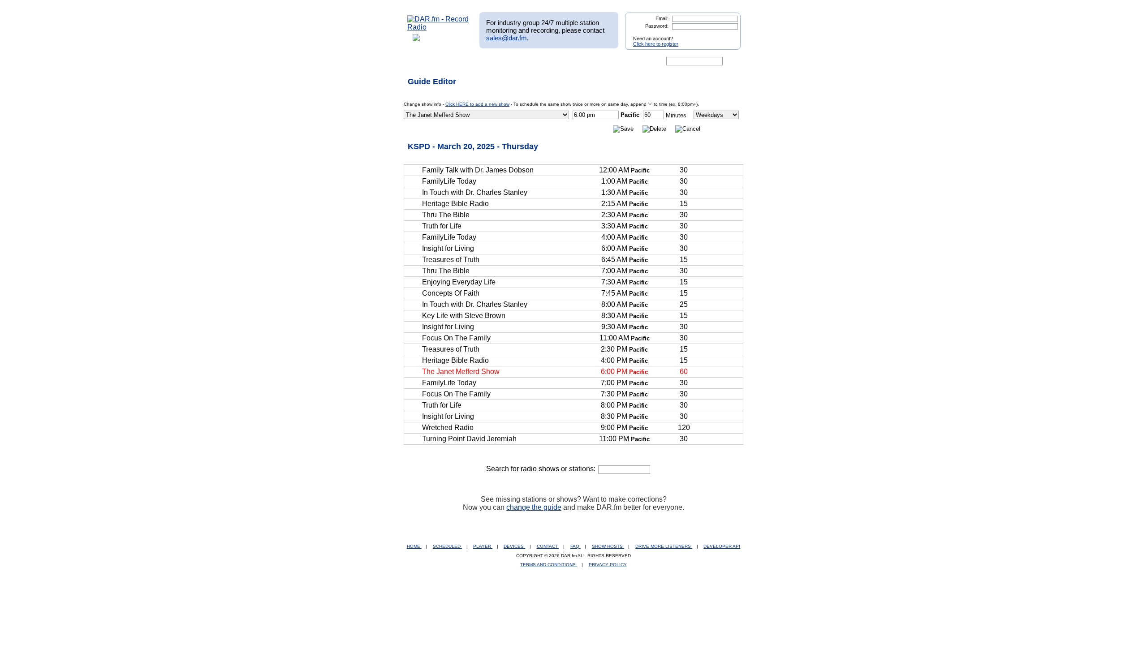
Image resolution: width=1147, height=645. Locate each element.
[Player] (510, 61)
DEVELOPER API (721, 546)
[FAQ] (581, 61)
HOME (414, 546)
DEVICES (514, 546)
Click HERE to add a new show (477, 104)
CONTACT (548, 546)
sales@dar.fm (506, 38)
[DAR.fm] (438, 27)
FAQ (575, 546)
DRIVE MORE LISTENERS (663, 546)
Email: (661, 18)
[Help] (547, 61)
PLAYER (482, 546)
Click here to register (655, 44)
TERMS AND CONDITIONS (548, 564)
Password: (656, 26)
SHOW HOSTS (608, 546)
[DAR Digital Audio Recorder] (422, 61)
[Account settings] (616, 61)
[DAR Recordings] (466, 61)
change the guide (533, 507)
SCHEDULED (447, 546)
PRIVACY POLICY (608, 564)
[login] (727, 35)
